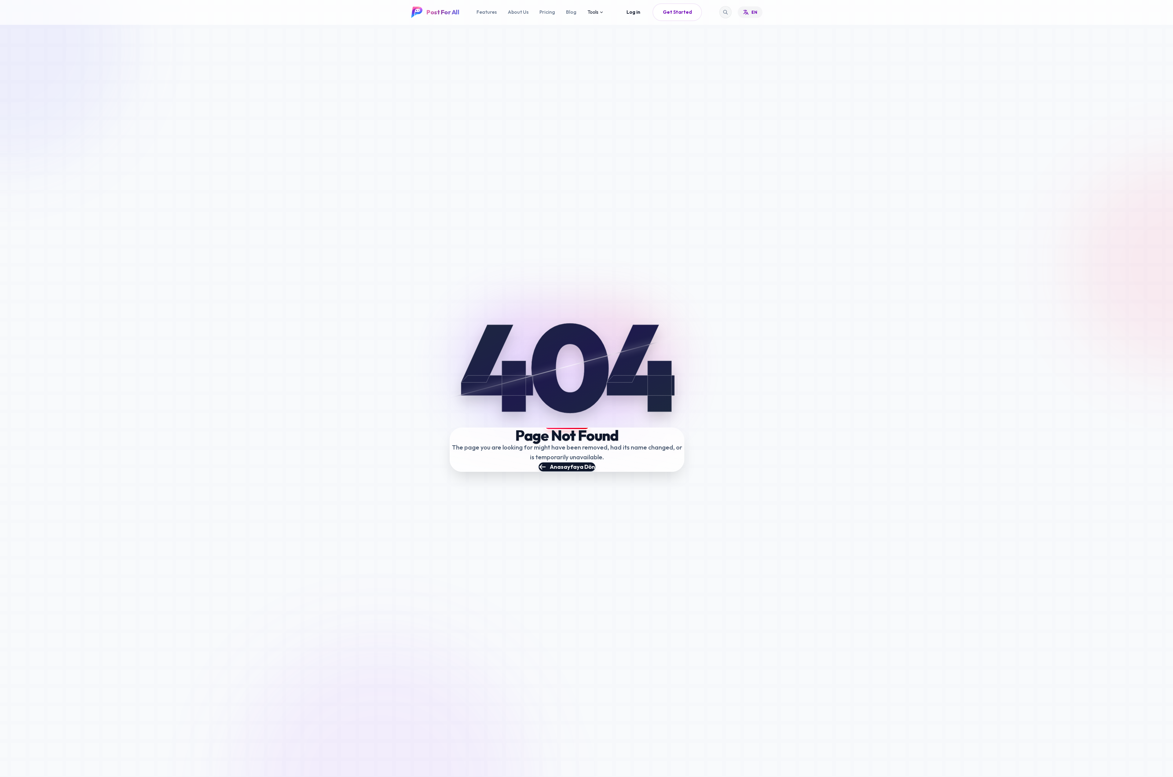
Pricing (547, 12)
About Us (518, 12)
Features (487, 12)
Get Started (677, 12)
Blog (571, 12)
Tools (592, 12)
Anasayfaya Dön (572, 466)
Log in (633, 12)
